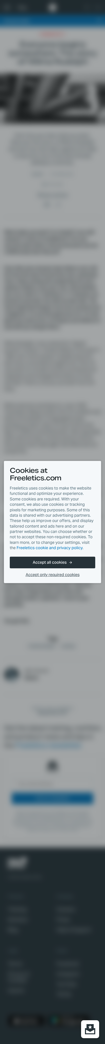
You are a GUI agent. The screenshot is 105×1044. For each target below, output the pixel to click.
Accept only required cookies (53, 574)
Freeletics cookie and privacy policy (50, 547)
